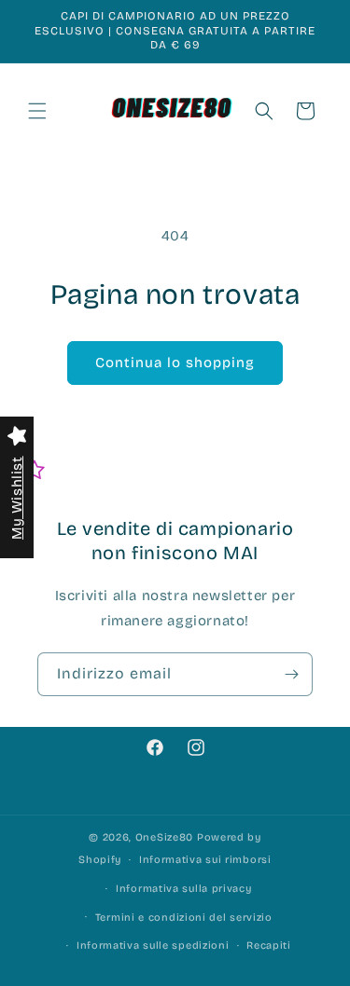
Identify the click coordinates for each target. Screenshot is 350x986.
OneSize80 (164, 837)
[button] (37, 110)
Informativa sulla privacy (184, 889)
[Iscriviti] (291, 674)
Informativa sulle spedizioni (153, 945)
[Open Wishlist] (34, 470)
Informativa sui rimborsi (205, 860)
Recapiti (268, 945)
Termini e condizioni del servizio (184, 917)
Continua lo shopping (175, 362)
